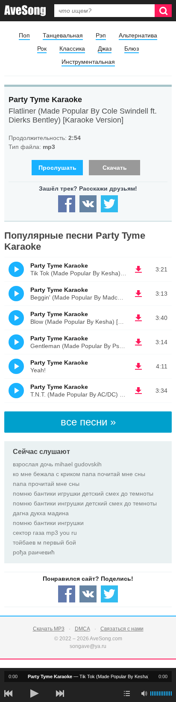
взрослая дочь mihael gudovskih (57, 464)
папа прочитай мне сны (46, 483)
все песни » (88, 422)
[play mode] (127, 693)
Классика (72, 48)
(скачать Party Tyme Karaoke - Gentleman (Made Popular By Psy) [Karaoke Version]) (138, 342)
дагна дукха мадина (41, 513)
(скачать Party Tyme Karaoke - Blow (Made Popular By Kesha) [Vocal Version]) (138, 317)
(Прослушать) (16, 269)
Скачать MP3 (49, 629)
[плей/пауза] (34, 693)
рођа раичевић (34, 552)
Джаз (104, 48)
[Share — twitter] (109, 203)
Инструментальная (88, 61)
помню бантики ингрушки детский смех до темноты (85, 503)
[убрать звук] (144, 693)
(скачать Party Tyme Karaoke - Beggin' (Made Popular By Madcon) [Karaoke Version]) (138, 293)
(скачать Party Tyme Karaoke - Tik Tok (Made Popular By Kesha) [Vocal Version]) (138, 269)
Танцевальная (63, 35)
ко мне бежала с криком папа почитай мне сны (79, 474)
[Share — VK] (88, 203)
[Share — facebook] (66, 203)
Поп (24, 35)
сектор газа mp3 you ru (45, 532)
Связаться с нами (122, 629)
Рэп (101, 35)
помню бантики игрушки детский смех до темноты (83, 493)
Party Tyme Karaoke (45, 99)
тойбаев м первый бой (44, 542)
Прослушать (57, 167)
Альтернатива (138, 35)
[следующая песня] (60, 693)
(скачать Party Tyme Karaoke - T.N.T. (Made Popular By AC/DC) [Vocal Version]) (138, 390)
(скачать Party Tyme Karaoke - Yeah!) (138, 366)
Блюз (131, 48)
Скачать (115, 167)
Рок (42, 48)
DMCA (82, 629)
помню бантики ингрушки (48, 522)
